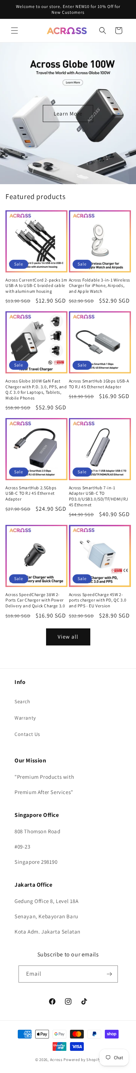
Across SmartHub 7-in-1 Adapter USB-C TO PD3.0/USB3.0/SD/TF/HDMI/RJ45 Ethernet (99, 496)
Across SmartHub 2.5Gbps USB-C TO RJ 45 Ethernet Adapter (31, 493)
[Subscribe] (110, 974)
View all (68, 636)
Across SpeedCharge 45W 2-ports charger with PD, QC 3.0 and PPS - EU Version (98, 600)
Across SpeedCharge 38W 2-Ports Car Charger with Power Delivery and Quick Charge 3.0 (35, 600)
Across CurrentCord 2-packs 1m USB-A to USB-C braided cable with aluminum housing (36, 285)
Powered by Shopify (82, 1059)
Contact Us (27, 734)
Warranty (25, 717)
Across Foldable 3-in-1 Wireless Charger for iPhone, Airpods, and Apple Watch (100, 285)
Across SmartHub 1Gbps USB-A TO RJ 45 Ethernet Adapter (99, 383)
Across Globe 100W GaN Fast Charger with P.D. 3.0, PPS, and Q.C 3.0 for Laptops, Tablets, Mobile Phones (36, 389)
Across (56, 1059)
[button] (14, 31)
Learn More (68, 113)
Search (22, 701)
